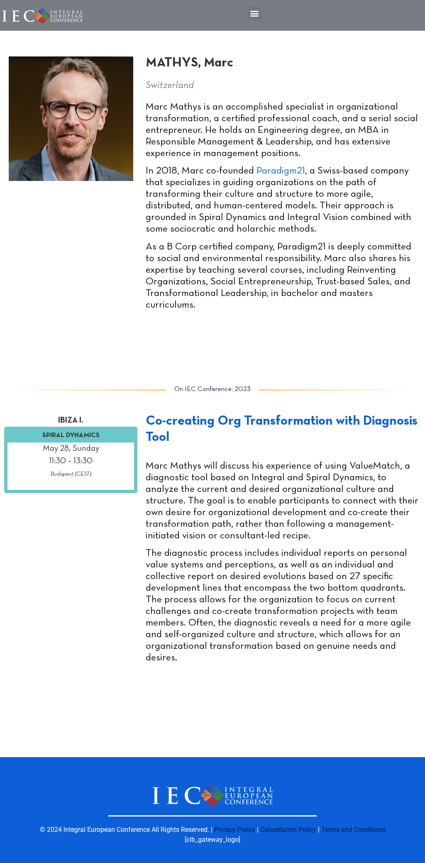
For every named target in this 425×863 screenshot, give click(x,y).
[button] (254, 13)
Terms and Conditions (353, 830)
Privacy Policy (234, 830)
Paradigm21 (280, 171)
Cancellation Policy (288, 830)
